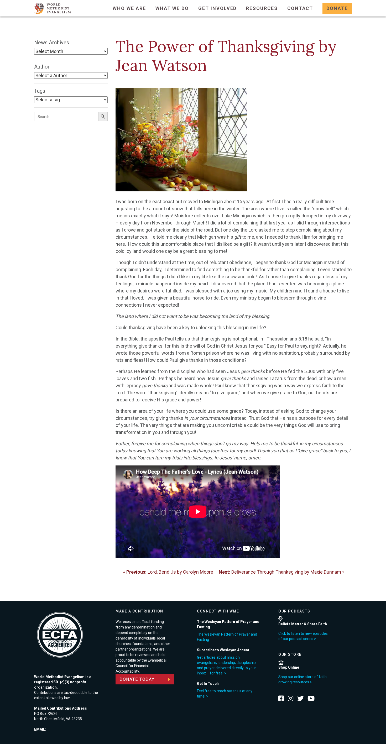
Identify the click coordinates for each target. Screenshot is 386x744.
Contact (300, 8)
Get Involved (217, 8)
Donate (337, 8)
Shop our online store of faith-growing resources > (303, 679)
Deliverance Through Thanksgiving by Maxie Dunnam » (281, 572)
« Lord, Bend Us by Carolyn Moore (168, 572)
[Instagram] (290, 698)
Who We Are (129, 8)
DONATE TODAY (137, 679)
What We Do (172, 8)
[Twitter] (300, 698)
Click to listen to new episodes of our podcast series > (303, 636)
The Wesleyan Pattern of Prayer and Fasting (227, 637)
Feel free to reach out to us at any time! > (224, 693)
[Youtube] (311, 698)
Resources (262, 8)
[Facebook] (281, 698)
